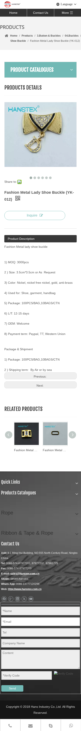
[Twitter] (24, 599)
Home (13, 12)
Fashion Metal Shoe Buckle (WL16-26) (55, 450)
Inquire (32, 215)
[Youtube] (30, 599)
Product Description (21, 238)
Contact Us (40, 12)
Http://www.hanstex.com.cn (24, 589)
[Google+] (10, 599)
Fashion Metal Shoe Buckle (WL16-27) (26, 450)
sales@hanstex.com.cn (24, 573)
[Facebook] (4, 599)
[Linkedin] (17, 599)
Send (12, 688)
